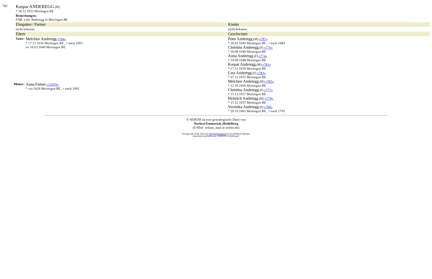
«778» (269, 98)
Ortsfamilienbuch (217, 134)
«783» (261, 73)
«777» (268, 90)
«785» (269, 81)
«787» (263, 39)
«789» (268, 107)
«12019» (52, 84)
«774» (262, 56)
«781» (266, 64)
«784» (61, 39)
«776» (268, 47)
